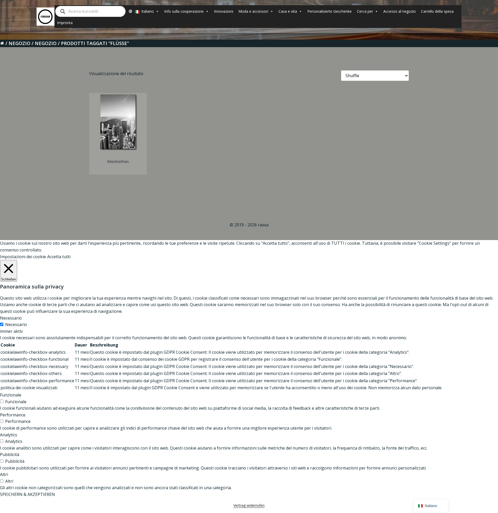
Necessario (16, 324)
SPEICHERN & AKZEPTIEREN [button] (27, 494)
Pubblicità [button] (9, 454)
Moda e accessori (253, 11)
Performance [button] (12, 415)
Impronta (65, 22)
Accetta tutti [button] (59, 256)
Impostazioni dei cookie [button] (23, 256)
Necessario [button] (11, 318)
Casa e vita (288, 11)
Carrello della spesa (437, 11)
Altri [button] (4, 474)
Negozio (19, 43)
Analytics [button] (8, 435)
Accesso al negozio (399, 11)
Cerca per (365, 11)
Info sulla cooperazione (184, 11)
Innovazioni (223, 11)
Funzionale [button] (10, 395)
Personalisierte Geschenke (329, 11)
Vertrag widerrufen (249, 505)
